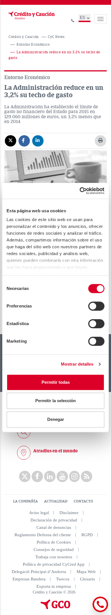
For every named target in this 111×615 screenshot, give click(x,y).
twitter (24, 476)
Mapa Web (86, 571)
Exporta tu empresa (53, 586)
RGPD (87, 535)
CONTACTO (83, 501)
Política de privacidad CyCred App (54, 564)
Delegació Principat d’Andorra (39, 571)
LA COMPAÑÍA (25, 501)
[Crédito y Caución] (31, 16)
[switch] (96, 306)
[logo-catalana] (55, 608)
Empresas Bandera (29, 579)
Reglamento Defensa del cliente (43, 535)
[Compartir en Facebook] (24, 140)
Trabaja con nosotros (53, 557)
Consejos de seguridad (54, 549)
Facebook (37, 476)
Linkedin (50, 476)
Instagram (74, 476)
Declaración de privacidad (53, 520)
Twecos (62, 579)
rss (86, 476)
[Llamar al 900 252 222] (73, 19)
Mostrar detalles (77, 364)
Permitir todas (56, 382)
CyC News (56, 37)
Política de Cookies (54, 542)
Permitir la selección (55, 400)
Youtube (62, 476)
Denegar (55, 419)
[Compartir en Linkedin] (38, 140)
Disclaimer (69, 512)
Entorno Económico (33, 45)
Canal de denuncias (53, 527)
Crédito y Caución (24, 37)
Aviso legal (39, 512)
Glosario (87, 579)
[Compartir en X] (10, 140)
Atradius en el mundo (55, 451)
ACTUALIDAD (55, 501)
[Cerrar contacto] (85, 611)
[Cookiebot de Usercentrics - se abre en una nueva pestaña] (79, 190)
